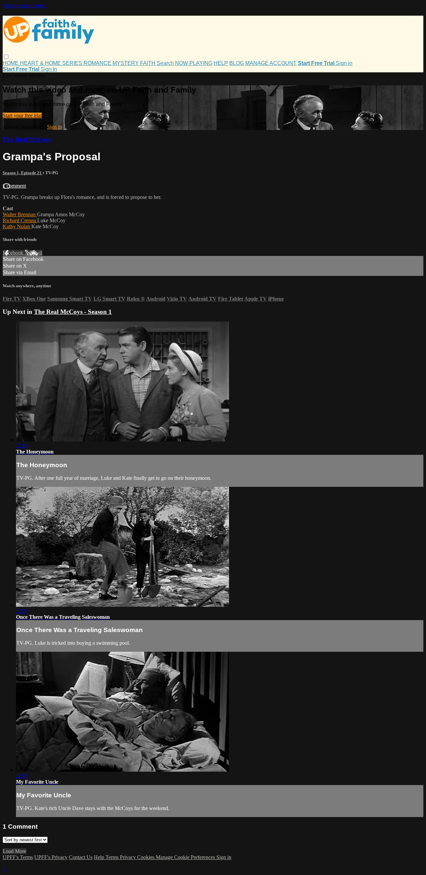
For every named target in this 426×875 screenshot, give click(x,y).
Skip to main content (24, 5)
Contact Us (81, 857)
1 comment (14, 186)
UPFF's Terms (18, 857)
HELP (221, 63)
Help (100, 857)
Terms (113, 857)
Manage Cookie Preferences (186, 857)
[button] (6, 57)
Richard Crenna (20, 220)
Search (166, 63)
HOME (11, 63)
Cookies (146, 857)
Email (36, 253)
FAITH (148, 63)
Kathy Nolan (17, 226)
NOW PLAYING (193, 63)
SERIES (73, 63)
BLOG (236, 63)
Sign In (49, 69)
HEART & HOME (41, 63)
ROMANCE (98, 63)
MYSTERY (126, 63)
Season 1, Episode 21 (23, 172)
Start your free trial (22, 115)
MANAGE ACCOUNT (271, 63)
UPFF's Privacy (51, 857)
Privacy (128, 857)
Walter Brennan (20, 214)
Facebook (14, 253)
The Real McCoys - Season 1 (73, 311)
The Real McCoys (27, 139)
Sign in (344, 63)
